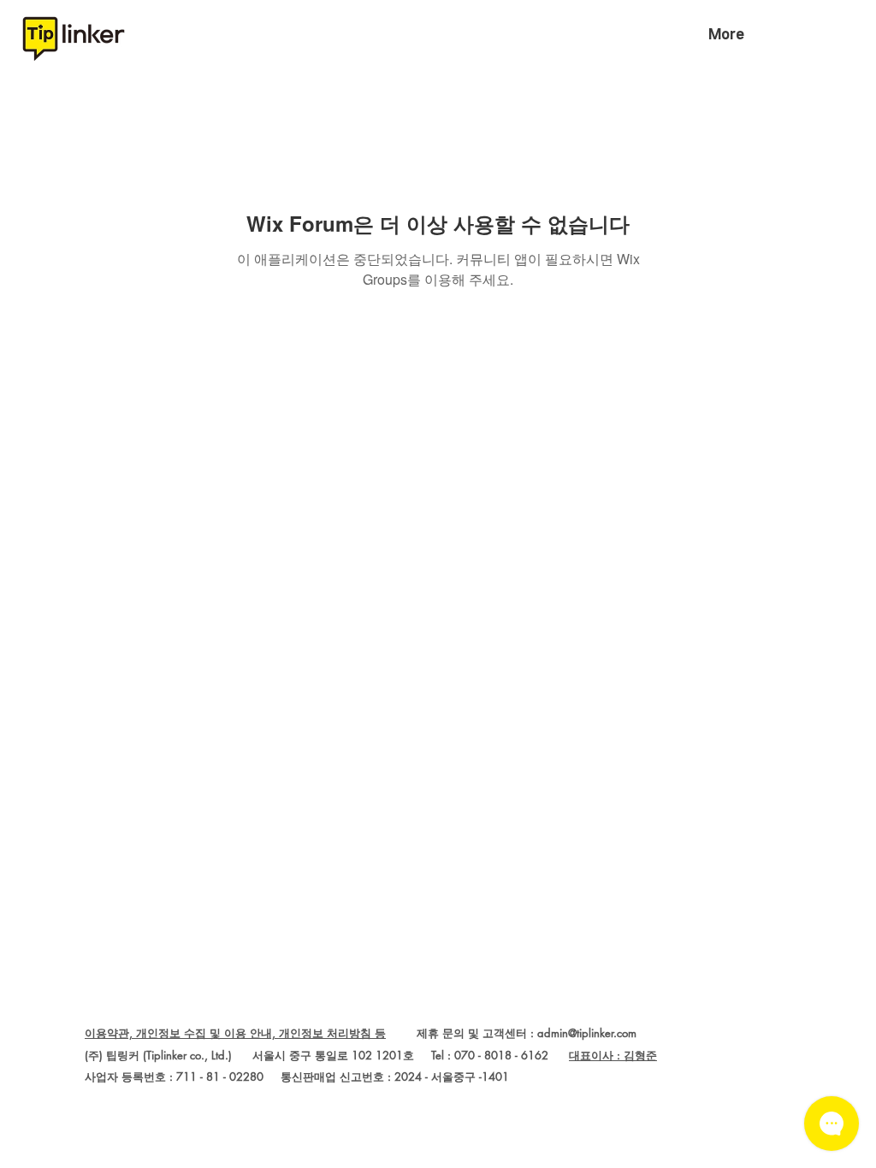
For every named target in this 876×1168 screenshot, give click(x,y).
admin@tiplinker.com (586, 1033)
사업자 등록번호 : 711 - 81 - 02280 (174, 1076)
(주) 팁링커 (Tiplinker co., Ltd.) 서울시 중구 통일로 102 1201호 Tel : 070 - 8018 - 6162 (327, 1055)
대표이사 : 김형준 (613, 1055)
